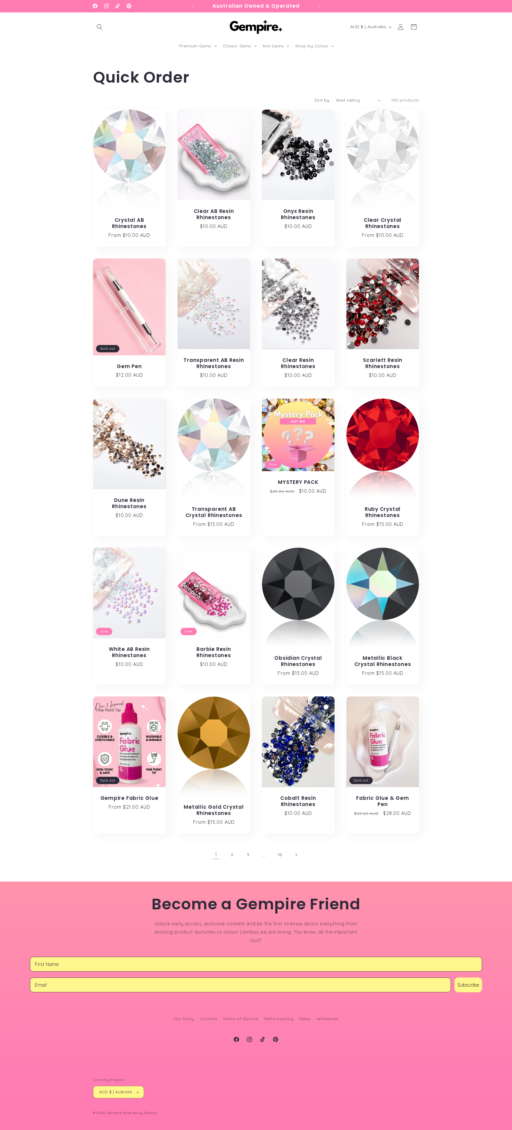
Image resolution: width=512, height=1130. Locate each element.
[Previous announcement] (192, 6)
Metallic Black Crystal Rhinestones (382, 661)
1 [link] (216, 855)
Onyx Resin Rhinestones (298, 214)
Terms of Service (240, 1018)
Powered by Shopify (140, 1113)
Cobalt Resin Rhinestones (298, 801)
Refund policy (279, 1018)
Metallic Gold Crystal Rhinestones (214, 810)
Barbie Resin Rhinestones (213, 652)
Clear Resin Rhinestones (298, 363)
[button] (99, 26)
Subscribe (468, 985)
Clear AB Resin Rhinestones (214, 214)
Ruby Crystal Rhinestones (383, 512)
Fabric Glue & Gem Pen (382, 801)
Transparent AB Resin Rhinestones (213, 363)
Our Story (184, 1018)
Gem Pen (129, 366)
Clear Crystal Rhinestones (382, 223)
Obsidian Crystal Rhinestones (298, 661)
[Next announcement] (319, 6)
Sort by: (322, 100)
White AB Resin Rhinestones (129, 652)
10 (280, 854)
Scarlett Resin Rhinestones (382, 363)
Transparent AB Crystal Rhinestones (213, 512)
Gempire (114, 1113)
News (305, 1018)
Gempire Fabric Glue (129, 798)
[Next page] (296, 854)
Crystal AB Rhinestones (129, 223)
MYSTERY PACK (298, 482)
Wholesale (327, 1018)
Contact (208, 1018)
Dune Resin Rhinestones (129, 503)
